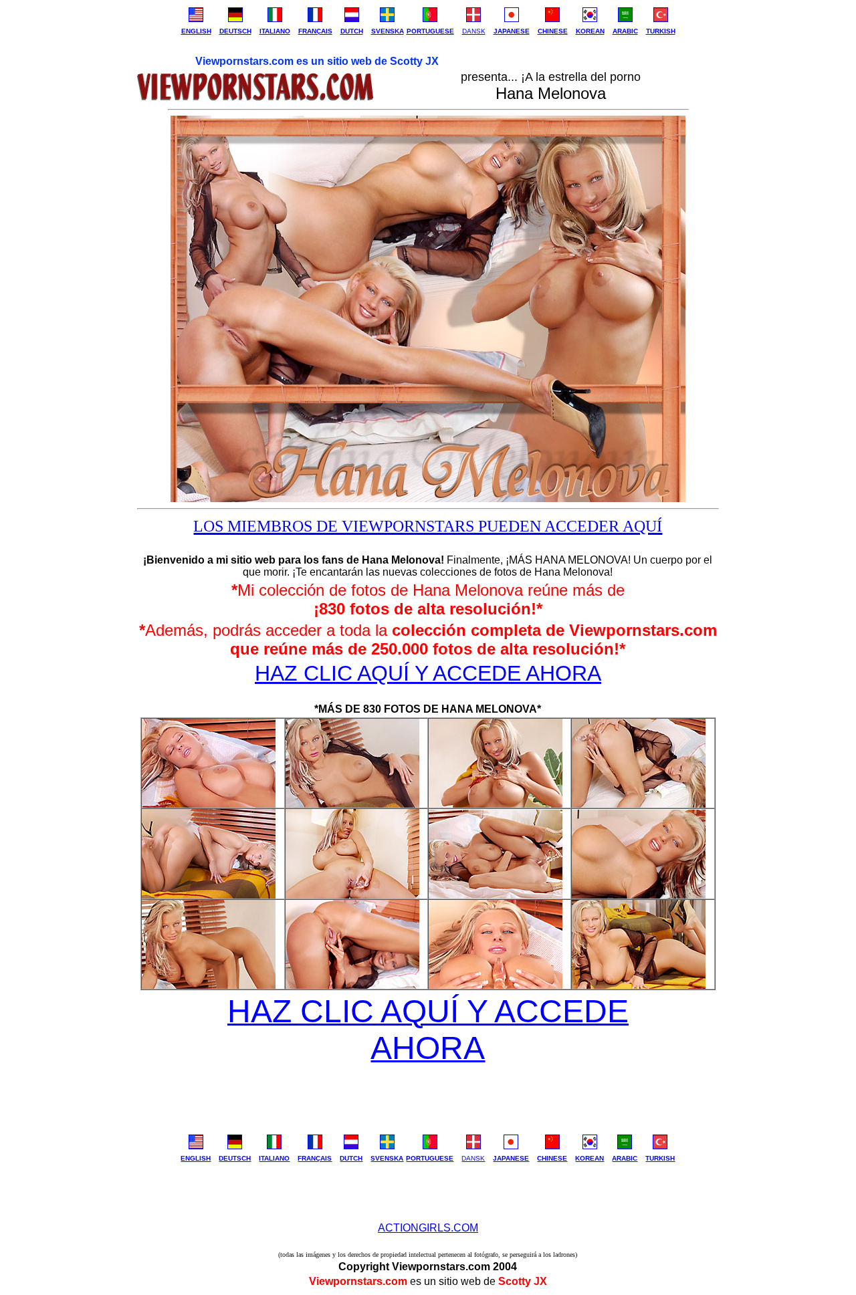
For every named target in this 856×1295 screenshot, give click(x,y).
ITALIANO (274, 31)
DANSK (474, 31)
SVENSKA (387, 31)
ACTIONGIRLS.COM (428, 1227)
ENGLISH (196, 31)
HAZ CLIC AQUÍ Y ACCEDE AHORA (428, 673)
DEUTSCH (235, 31)
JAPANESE (512, 31)
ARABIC (625, 31)
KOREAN (590, 31)
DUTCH (351, 31)
